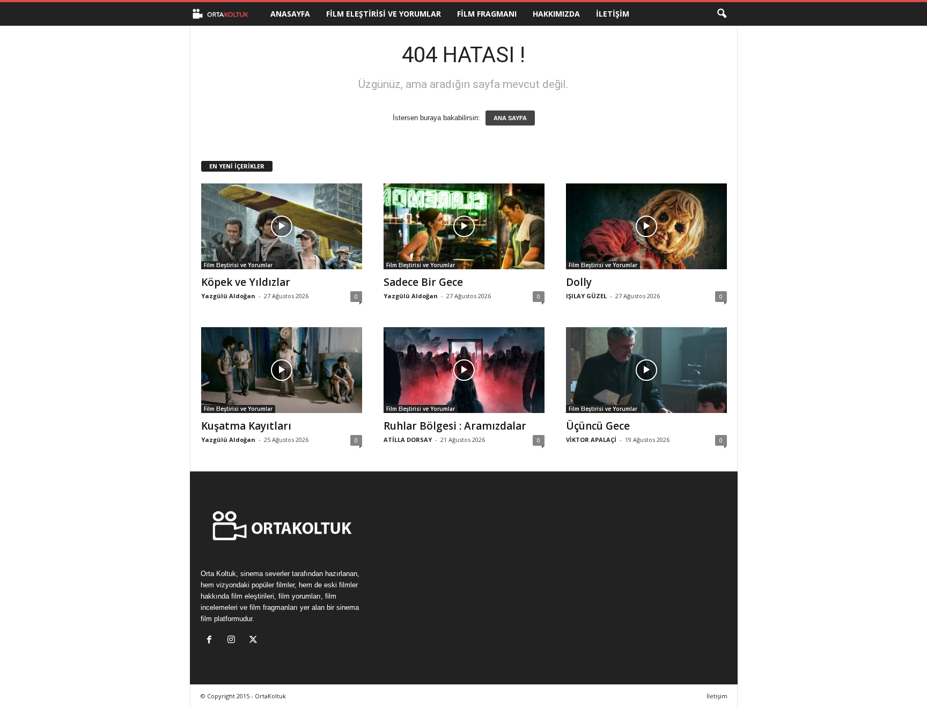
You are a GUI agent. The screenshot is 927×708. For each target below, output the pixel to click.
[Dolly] (646, 226)
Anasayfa (290, 14)
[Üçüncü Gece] (646, 370)
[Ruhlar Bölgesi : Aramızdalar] (464, 370)
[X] (254, 641)
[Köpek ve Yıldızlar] (281, 226)
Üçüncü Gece (598, 426)
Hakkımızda (556, 14)
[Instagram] (234, 641)
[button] (721, 14)
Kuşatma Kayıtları (246, 426)
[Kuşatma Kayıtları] (281, 370)
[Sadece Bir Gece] (464, 226)
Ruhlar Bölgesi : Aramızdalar (455, 426)
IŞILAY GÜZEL (586, 296)
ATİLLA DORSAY (408, 440)
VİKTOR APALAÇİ (591, 440)
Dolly (579, 282)
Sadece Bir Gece (423, 282)
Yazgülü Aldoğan (228, 296)
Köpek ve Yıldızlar (245, 282)
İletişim (612, 14)
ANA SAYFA (510, 118)
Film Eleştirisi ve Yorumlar (383, 14)
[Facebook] (212, 641)
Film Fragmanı (487, 14)
